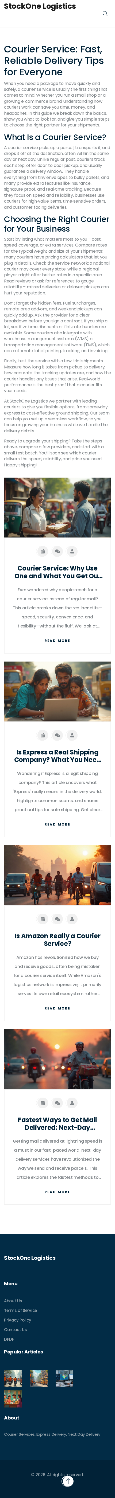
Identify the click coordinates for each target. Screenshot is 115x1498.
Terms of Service (20, 1310)
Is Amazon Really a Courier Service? (58, 940)
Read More (58, 640)
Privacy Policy (17, 1320)
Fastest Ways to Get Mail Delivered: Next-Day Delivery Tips (57, 1124)
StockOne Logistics (40, 6)
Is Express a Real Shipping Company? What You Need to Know (57, 756)
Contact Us (15, 1329)
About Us (13, 1301)
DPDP (9, 1339)
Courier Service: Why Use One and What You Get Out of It (57, 572)
